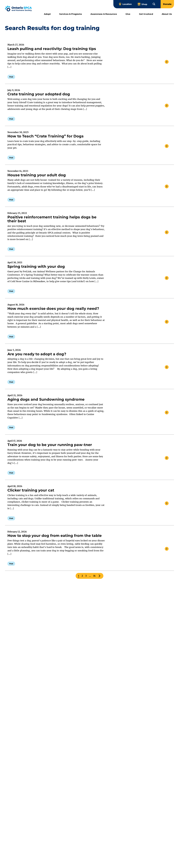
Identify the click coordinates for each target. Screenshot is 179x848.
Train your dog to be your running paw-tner (49, 444)
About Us (167, 14)
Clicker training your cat (30, 490)
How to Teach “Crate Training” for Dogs (45, 136)
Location (127, 4)
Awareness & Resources (103, 14)
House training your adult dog (36, 175)
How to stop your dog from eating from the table (55, 535)
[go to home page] (18, 9)
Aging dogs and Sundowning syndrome (46, 399)
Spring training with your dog (36, 266)
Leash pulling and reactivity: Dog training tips (51, 48)
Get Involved (146, 14)
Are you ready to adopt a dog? (36, 354)
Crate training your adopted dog (38, 94)
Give (128, 14)
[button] (154, 4)
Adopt (47, 14)
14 (94, 575)
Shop (144, 4)
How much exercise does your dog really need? (53, 308)
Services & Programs (70, 14)
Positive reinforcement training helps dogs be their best (51, 219)
